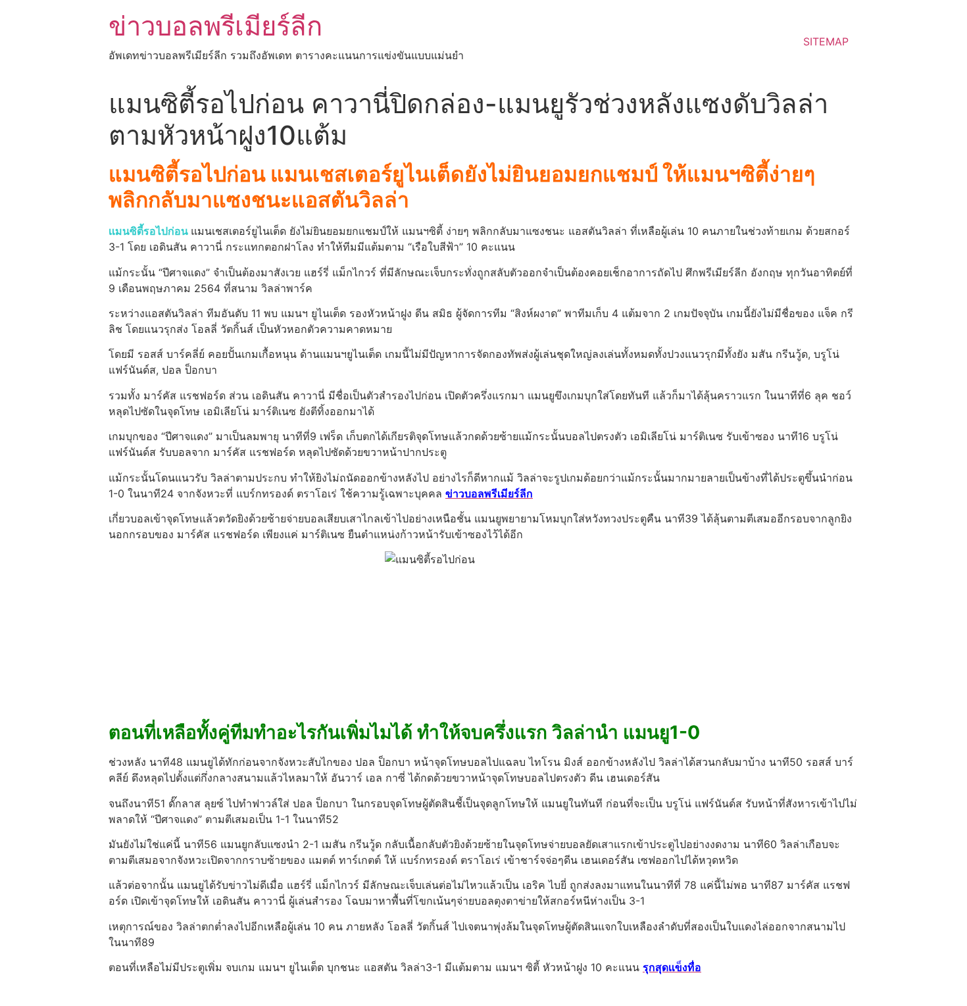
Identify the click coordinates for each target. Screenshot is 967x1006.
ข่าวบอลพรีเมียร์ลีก (215, 26)
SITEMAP (826, 41)
